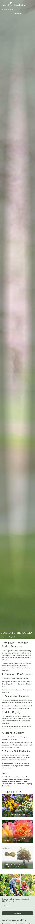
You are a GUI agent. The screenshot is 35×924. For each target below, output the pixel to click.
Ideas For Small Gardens (17, 784)
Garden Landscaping (16, 779)
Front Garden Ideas (9, 777)
